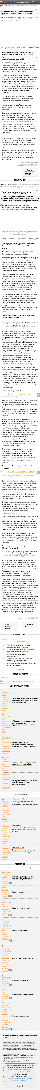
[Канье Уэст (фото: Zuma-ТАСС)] (20, 394)
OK (20, 1086)
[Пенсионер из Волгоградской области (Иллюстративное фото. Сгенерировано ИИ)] (20, 473)
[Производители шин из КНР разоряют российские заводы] (6, 980)
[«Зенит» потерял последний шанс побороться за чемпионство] (6, 763)
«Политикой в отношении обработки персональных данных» (20, 1079)
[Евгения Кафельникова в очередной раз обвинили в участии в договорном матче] (6, 782)
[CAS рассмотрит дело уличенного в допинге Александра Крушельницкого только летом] (6, 723)
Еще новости (20, 669)
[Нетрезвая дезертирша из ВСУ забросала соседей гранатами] (6, 877)
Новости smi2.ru (5, 639)
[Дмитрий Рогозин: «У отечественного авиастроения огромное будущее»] (6, 853)
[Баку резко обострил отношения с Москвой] (6, 994)
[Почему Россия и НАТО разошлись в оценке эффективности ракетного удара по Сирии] (6, 834)
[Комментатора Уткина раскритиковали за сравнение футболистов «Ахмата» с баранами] (6, 744)
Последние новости (20, 641)
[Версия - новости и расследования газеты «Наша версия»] (6, 3)
